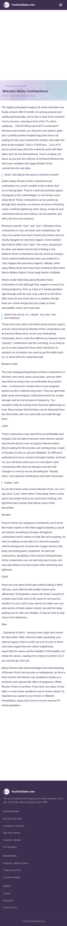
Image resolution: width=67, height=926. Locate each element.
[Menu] (61, 5)
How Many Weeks (11, 833)
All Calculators (10, 847)
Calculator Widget (11, 877)
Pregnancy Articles (16, 86)
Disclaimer (8, 900)
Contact (7, 893)
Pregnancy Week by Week (15, 863)
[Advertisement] (33, 45)
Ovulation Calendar (12, 840)
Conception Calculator (13, 826)
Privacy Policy (10, 907)
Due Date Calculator (12, 818)
